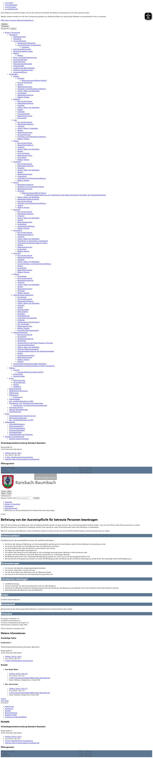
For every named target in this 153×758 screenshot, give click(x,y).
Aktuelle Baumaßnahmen (18, 409)
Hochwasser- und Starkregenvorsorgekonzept (26, 403)
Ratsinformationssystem (22, 49)
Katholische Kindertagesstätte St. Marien (32, 243)
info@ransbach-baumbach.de (19, 457)
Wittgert (16, 274)
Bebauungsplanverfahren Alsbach (34, 80)
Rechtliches (21, 341)
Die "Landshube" (23, 324)
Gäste (7, 414)
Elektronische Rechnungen (23, 70)
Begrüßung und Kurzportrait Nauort (30, 187)
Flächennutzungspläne (25, 355)
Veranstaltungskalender (18, 418)
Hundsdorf (17, 162)
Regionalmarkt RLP (16, 426)
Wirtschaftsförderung (17, 424)
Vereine (20, 85)
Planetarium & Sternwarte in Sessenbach (32, 241)
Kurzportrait (21, 93)
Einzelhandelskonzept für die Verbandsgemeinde (35, 351)
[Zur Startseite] (29, 489)
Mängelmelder (18, 66)
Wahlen (16, 53)
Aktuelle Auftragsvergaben (19, 439)
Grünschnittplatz (23, 114)
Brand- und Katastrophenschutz (25, 57)
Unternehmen (10, 422)
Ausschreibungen (19, 41)
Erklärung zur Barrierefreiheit (15, 717)
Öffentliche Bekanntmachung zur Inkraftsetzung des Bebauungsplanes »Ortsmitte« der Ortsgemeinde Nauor (66, 195)
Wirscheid (17, 253)
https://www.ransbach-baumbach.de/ (22, 459)
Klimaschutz (13, 395)
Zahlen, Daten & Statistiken (27, 128)
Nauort (15, 182)
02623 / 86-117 (18, 688)
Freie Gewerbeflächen (17, 428)
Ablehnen (4, 24)
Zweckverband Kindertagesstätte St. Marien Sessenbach (34, 366)
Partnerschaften (23, 309)
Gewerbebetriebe (15, 432)
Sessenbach (17, 230)
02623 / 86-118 (18, 674)
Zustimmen (5, 26)
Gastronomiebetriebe (17, 430)
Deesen (16, 141)
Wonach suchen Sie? (8, 498)
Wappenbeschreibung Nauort (28, 199)
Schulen (16, 370)
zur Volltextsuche (11, 9)
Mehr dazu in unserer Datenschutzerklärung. (17, 20)
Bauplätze (21, 314)
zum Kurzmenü (10, 7)
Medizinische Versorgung (18, 391)
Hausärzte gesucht (16, 407)
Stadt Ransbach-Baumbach (23, 295)
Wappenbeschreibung (25, 95)
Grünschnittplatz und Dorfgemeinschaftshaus (34, 264)
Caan (15, 120)
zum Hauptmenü (11, 5)
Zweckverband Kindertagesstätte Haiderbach (30, 364)
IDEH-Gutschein (19, 380)
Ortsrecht (20, 78)
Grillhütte (21, 112)
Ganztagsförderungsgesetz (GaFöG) (30, 372)
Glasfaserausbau (15, 412)
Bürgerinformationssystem (23, 51)
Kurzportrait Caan (23, 135)
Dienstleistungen (19, 37)
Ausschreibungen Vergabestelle (29, 45)
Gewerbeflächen (23, 316)
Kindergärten (18, 374)
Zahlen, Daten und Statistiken (28, 91)
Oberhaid (16, 210)
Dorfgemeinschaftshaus (26, 226)
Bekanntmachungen (24, 87)
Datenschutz (9, 706)
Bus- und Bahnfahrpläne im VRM (21, 401)
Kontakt (8, 711)
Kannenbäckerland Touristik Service (22, 416)
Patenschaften (22, 312)
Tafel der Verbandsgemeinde (28, 349)
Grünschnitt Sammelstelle (27, 318)
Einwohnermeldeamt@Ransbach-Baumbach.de (29, 678)
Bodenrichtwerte (15, 389)
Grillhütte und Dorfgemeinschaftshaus (31, 89)
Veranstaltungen (19, 382)
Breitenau (16, 99)
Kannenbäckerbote (20, 60)
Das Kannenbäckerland (26, 345)
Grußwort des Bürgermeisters (24, 68)
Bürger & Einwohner (12, 32)
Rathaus (20, 362)
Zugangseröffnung (20, 72)
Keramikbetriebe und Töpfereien (21, 434)
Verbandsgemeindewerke (22, 64)
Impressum (9, 708)
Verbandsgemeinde (20, 332)
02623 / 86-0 (13, 453)
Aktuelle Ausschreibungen (14, 437)
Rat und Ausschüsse (24, 82)
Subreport (25, 47)
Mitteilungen (14, 393)
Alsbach (16, 76)
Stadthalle (17, 387)
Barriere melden (11, 715)
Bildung (12, 368)
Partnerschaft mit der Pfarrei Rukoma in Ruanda (35, 343)
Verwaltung (13, 35)
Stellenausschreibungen (26, 43)
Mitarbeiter (17, 39)
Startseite (8, 502)
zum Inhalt (9, 3)
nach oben (5, 701)
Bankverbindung (19, 62)
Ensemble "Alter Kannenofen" (28, 330)
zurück (3, 698)
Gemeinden (13, 74)
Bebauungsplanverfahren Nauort (34, 193)
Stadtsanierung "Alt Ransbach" (28, 322)
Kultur (11, 378)
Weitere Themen (23, 97)
